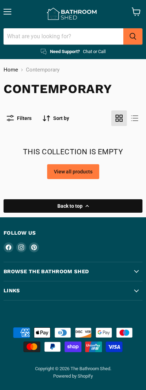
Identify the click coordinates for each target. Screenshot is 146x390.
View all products (73, 171)
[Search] (132, 36)
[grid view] (119, 118)
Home (11, 70)
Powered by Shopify (73, 376)
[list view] (134, 118)
